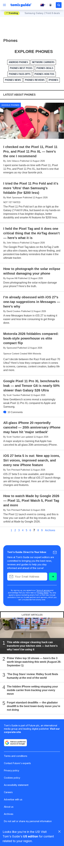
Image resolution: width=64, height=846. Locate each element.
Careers (8, 792)
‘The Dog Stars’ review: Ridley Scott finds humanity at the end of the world (32, 676)
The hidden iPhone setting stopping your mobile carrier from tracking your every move (32, 690)
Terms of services (43, 590)
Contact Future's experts (17, 763)
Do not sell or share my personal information (28, 821)
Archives (50, 530)
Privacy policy (11, 770)
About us (8, 806)
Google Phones (10, 105)
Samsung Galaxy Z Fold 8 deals (42, 13)
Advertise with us (13, 799)
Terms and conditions (15, 756)
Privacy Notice (42, 593)
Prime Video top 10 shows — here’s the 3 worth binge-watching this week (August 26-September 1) (34, 662)
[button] (59, 5)
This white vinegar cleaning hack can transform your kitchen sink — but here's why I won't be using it (32, 646)
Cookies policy (12, 777)
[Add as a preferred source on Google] (15, 742)
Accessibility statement (16, 785)
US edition (30, 836)
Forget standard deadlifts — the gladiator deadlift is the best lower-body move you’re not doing (33, 706)
